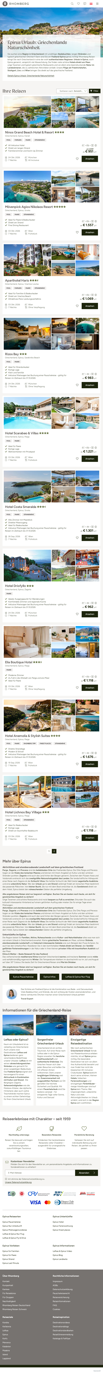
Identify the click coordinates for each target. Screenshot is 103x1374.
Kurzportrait (8, 1285)
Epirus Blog (58, 1255)
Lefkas (5, 1330)
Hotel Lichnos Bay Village (23, 812)
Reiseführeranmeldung (63, 1334)
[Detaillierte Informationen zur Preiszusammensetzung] (96, 145)
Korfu (5, 1338)
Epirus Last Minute (11, 1263)
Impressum (58, 1281)
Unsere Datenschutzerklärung (18, 1182)
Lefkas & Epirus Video (62, 1251)
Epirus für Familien (11, 1251)
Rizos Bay (12, 354)
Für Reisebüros (9, 1293)
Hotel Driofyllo (15, 586)
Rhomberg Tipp (30, 743)
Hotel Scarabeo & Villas (21, 433)
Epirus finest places (61, 1230)
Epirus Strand (8, 1259)
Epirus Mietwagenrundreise (15, 1230)
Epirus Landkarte (60, 1259)
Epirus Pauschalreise (12, 1222)
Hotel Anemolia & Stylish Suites (27, 736)
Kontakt (6, 1281)
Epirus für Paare (9, 1255)
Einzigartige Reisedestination (81, 1041)
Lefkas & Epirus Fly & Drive (14, 1238)
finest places (45, 743)
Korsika (6, 1322)
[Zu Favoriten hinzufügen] (77, 159)
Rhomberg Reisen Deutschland (16, 1305)
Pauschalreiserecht (61, 1293)
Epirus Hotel (58, 1222)
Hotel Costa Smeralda (20, 507)
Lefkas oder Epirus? (16, 1039)
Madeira (6, 1350)
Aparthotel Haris (17, 280)
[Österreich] (91, 3)
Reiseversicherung (61, 1297)
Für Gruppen (8, 1297)
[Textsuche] (72, 3)
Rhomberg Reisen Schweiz (15, 1309)
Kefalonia (7, 1326)
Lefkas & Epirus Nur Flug (13, 1234)
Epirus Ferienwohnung (63, 1226)
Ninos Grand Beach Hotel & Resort (29, 132)
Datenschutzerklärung (62, 1289)
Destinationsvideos (61, 1322)
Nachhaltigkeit (9, 1301)
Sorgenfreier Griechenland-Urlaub (50, 1041)
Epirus (5, 1334)
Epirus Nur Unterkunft (12, 1226)
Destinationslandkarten (63, 1330)
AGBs (55, 1285)
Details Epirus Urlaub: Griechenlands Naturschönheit (31, 76)
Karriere (6, 1289)
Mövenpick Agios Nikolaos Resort (29, 207)
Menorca (6, 1342)
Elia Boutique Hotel (18, 662)
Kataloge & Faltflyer (61, 1338)
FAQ (55, 1305)
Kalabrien (7, 1346)
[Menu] (97, 3)
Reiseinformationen (61, 1301)
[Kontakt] (85, 3)
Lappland (7, 1358)
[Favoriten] (78, 3)
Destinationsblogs (61, 1326)
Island (5, 1354)
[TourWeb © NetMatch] (97, 1371)
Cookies (56, 1309)
